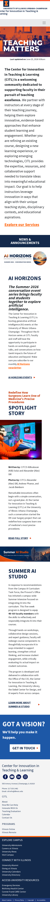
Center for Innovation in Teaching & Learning (20, 768)
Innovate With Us (10, 808)
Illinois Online (8, 829)
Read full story (18, 538)
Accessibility (41, 900)
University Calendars (11, 871)
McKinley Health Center (13, 888)
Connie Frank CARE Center (14, 891)
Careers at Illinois (10, 848)
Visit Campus (8, 854)
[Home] (5, 4)
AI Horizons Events (20, 377)
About (5, 801)
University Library (10, 895)
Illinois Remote (9, 832)
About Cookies (6, 900)
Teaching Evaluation (11, 811)
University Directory (11, 874)
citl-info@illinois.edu (15, 791)
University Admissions (12, 845)
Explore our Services (22, 224)
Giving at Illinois (9, 868)
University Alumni (10, 865)
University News (9, 851)
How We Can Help (10, 805)
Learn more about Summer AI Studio (19, 704)
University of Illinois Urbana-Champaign (25, 8)
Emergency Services (11, 885)
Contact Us (7, 817)
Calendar (6, 814)
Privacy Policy (19, 900)
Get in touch (23, 748)
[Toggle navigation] (44, 22)
